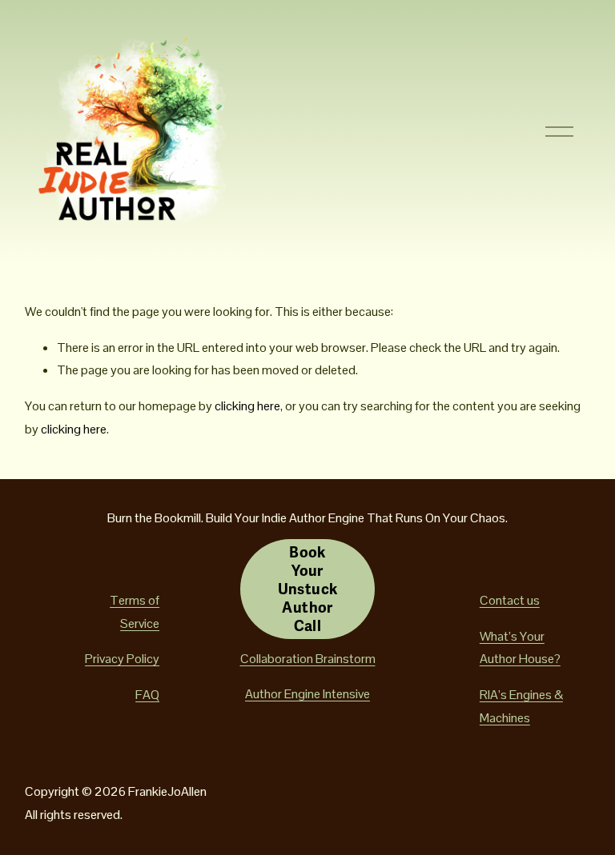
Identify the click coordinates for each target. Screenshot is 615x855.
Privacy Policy (122, 658)
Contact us (510, 600)
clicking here (247, 406)
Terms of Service (134, 612)
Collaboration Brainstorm (308, 658)
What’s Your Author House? (520, 648)
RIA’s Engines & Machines (521, 706)
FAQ (147, 694)
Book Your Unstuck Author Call (308, 589)
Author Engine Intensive (307, 693)
